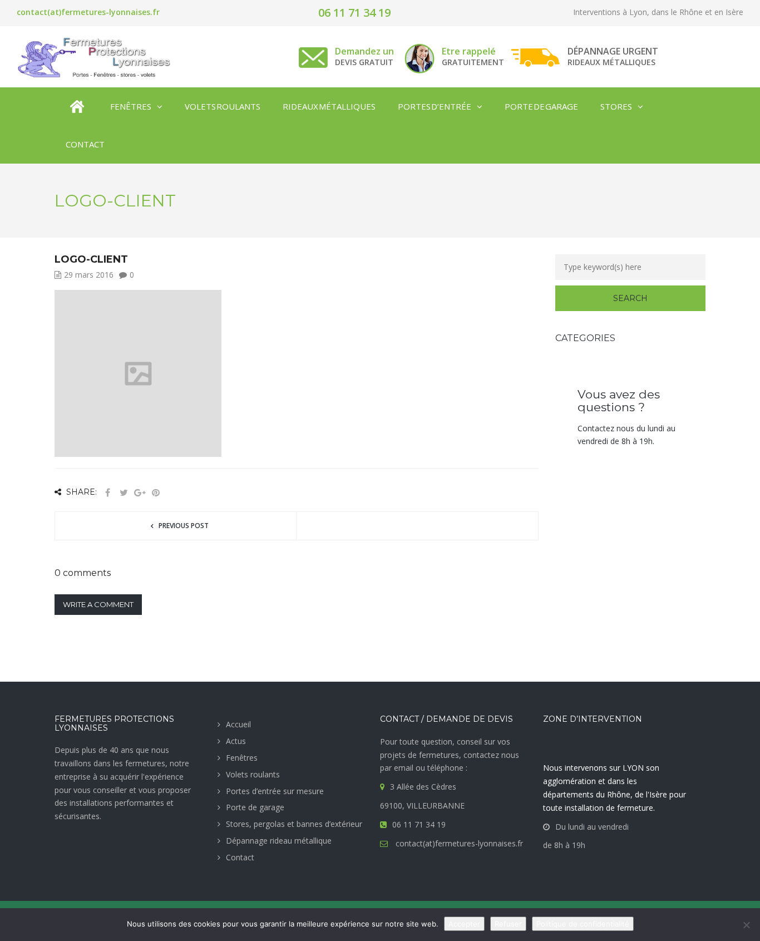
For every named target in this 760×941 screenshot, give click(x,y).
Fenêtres (242, 757)
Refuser (508, 923)
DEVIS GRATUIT (364, 62)
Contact (240, 857)
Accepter (464, 923)
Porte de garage (255, 807)
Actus (236, 741)
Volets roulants (253, 774)
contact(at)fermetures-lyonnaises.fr (88, 12)
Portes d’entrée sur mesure (275, 791)
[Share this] (107, 492)
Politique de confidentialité (582, 923)
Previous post (184, 525)
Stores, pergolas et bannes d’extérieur (294, 824)
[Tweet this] (123, 492)
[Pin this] (155, 492)
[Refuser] (746, 924)
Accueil (238, 724)
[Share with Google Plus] (139, 492)
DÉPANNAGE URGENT (612, 51)
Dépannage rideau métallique (279, 840)
